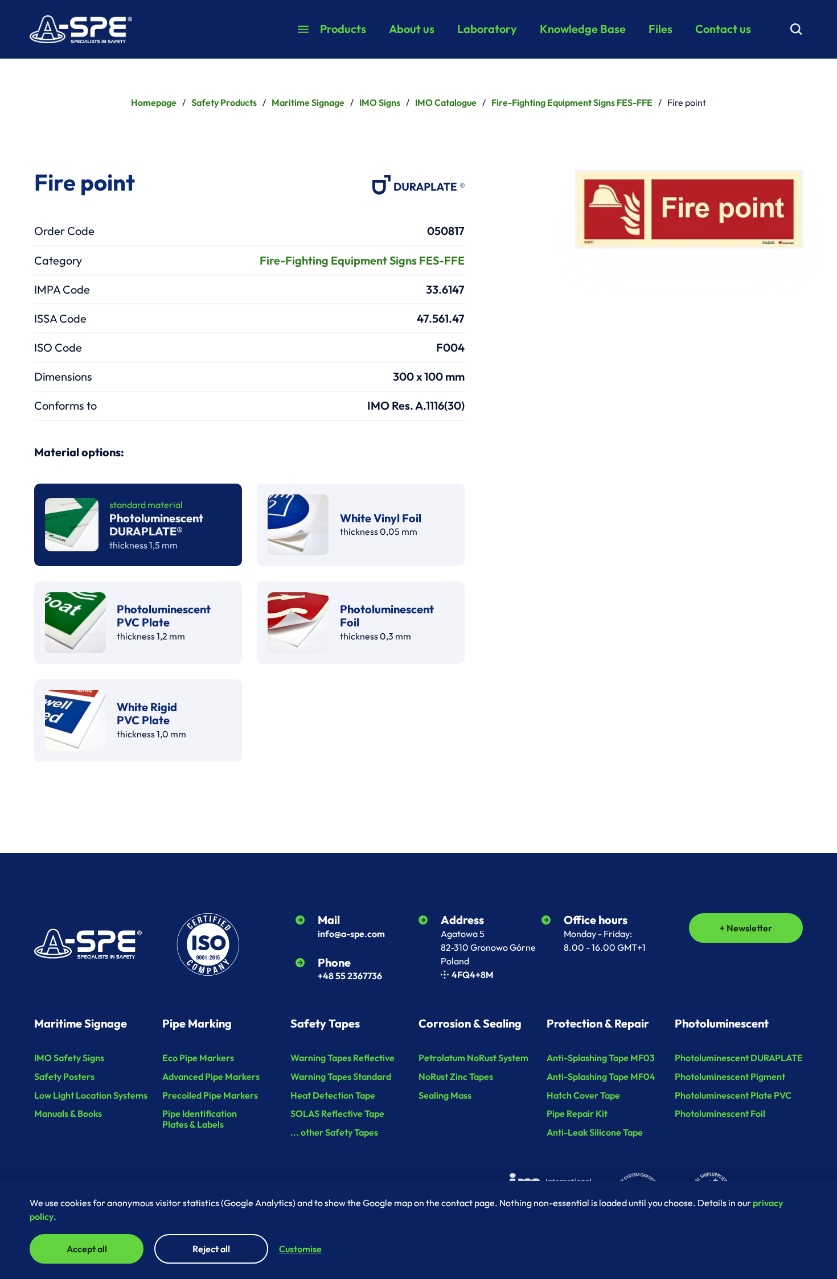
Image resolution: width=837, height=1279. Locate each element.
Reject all (211, 1249)
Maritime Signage (308, 102)
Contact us (723, 29)
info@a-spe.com (351, 933)
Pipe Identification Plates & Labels (199, 1119)
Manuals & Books (68, 1113)
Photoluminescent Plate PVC (733, 1095)
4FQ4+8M (473, 974)
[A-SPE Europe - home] (81, 29)
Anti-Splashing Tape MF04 (601, 1076)
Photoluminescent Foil (720, 1113)
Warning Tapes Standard (340, 1076)
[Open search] (796, 29)
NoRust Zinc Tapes (456, 1076)
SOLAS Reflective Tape (337, 1113)
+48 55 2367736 (350, 975)
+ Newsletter (746, 928)
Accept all (87, 1249)
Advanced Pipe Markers (211, 1076)
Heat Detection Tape (332, 1095)
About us (411, 29)
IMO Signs (379, 102)
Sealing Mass (445, 1095)
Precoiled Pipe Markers (210, 1095)
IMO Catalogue (446, 102)
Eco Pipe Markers (198, 1057)
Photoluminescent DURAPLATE (739, 1057)
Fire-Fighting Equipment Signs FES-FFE (572, 102)
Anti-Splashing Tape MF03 (601, 1057)
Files (660, 29)
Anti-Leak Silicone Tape (595, 1132)
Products (343, 29)
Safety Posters (64, 1076)
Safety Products (224, 102)
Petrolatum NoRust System (473, 1057)
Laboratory (487, 29)
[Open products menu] (303, 29)
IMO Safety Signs (69, 1057)
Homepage (154, 102)
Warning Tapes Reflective (342, 1057)
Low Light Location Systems (90, 1095)
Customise (300, 1249)
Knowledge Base (583, 29)
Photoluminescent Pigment (730, 1076)
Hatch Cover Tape (583, 1095)
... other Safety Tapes (334, 1132)
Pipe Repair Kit (577, 1113)
